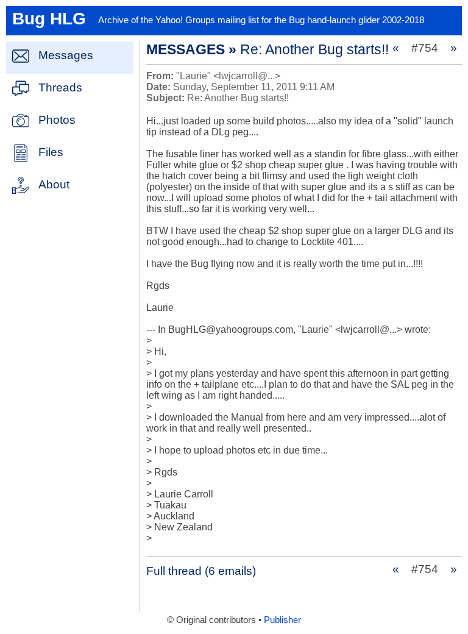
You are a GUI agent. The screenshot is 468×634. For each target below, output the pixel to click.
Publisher (282, 620)
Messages (65, 55)
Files (50, 152)
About (53, 184)
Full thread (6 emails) (201, 571)
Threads (60, 87)
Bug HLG (49, 18)
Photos (57, 119)
